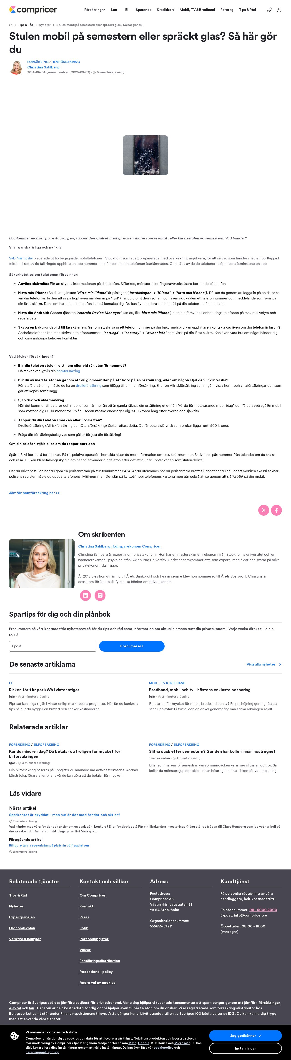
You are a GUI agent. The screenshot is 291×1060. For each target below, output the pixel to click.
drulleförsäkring (88, 385)
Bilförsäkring (46, 744)
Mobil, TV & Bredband (167, 683)
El (11, 683)
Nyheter (45, 25)
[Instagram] (100, 595)
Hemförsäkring (66, 62)
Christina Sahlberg (43, 67)
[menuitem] (33, 10)
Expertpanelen (22, 917)
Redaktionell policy (96, 972)
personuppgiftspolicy (42, 1052)
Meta (132, 1043)
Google (143, 1043)
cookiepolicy (163, 1047)
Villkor (85, 950)
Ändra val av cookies (97, 983)
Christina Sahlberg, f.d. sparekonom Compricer (119, 546)
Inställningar (245, 1048)
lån (31, 1008)
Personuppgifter (94, 939)
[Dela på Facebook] (276, 510)
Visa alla (261, 664)
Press (84, 917)
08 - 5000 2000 (263, 910)
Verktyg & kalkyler (25, 939)
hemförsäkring (68, 371)
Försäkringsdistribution (100, 961)
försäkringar (269, 1003)
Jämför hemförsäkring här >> (34, 493)
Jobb (84, 928)
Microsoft (182, 1043)
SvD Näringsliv (21, 258)
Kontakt (86, 906)
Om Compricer (93, 895)
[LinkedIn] (85, 595)
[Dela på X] (263, 510)
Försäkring (38, 62)
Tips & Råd (25, 25)
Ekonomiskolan (22, 928)
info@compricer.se (250, 915)
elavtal (15, 1008)
